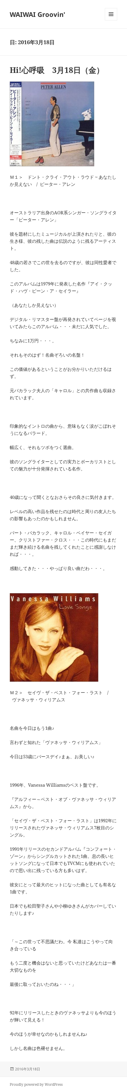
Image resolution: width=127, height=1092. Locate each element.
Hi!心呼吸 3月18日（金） (57, 70)
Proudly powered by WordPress (36, 1084)
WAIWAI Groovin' (37, 14)
